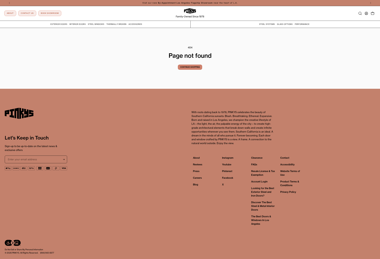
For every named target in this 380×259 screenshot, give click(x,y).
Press (196, 171)
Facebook (227, 177)
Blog (195, 184)
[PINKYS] (190, 11)
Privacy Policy (288, 191)
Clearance (256, 157)
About (196, 157)
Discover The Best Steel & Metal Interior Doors (263, 206)
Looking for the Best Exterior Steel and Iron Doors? (262, 192)
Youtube (226, 164)
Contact (284, 157)
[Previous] (9, 3)
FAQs (254, 164)
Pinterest (227, 171)
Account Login (259, 181)
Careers (197, 177)
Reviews (197, 164)
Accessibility (287, 164)
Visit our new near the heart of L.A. (190, 3)
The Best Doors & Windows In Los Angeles (261, 220)
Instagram (227, 157)
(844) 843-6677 (47, 253)
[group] (190, 3)
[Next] (370, 3)
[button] (360, 13)
